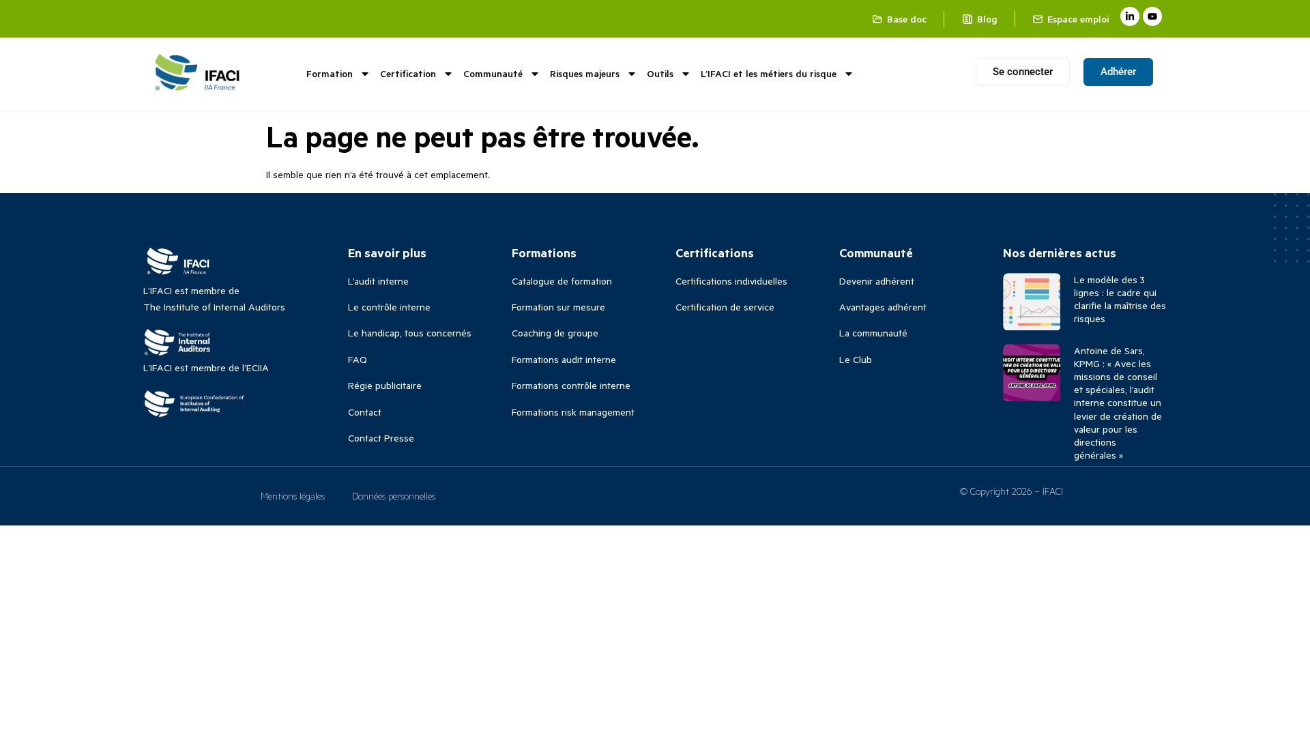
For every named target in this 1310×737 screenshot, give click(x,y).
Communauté (493, 73)
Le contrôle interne (389, 306)
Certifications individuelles (731, 280)
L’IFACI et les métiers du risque (768, 73)
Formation (329, 73)
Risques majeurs (585, 73)
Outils (660, 73)
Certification (408, 73)
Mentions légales (293, 495)
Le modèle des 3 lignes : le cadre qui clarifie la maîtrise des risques (1120, 299)
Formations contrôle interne (571, 385)
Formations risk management (573, 411)
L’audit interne (378, 280)
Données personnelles (393, 495)
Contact (364, 411)
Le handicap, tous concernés (409, 332)
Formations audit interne (564, 359)
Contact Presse (381, 437)
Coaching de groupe (555, 332)
